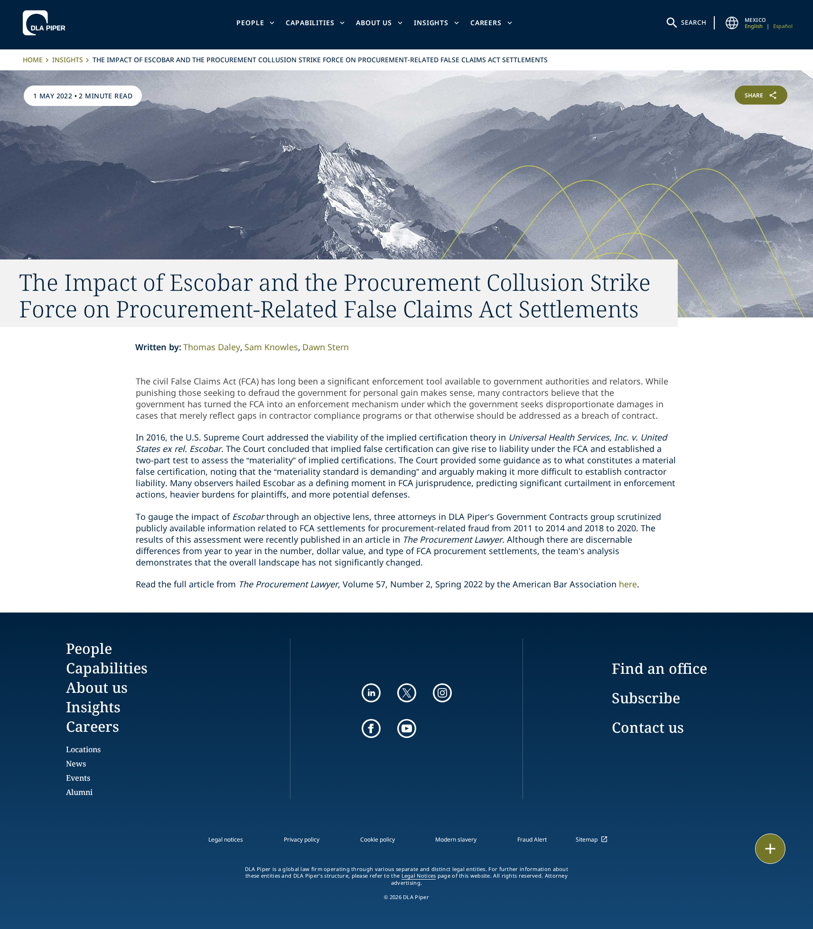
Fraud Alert (532, 839)
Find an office (659, 668)
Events (78, 778)
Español (783, 26)
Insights (431, 22)
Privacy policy (301, 839)
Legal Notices (419, 875)
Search (694, 22)
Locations (83, 749)
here (628, 584)
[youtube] (406, 728)
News (76, 763)
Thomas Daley (211, 347)
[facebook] (371, 728)
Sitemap (587, 839)
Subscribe (646, 698)
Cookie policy (377, 839)
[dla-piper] (46, 22)
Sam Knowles (271, 347)
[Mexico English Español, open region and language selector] (732, 22)
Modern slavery (456, 839)
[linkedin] (371, 692)
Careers (486, 22)
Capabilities (310, 22)
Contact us (648, 727)
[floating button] (770, 848)
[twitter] (406, 692)
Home (33, 59)
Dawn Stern (325, 347)
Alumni (79, 792)
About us (374, 22)
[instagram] (442, 692)
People (250, 22)
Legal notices (225, 839)
